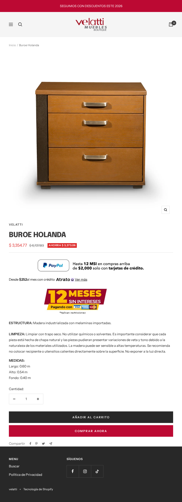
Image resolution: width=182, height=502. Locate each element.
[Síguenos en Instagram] (85, 471)
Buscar (14, 466)
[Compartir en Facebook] (30, 443)
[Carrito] (171, 24)
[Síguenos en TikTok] (97, 471)
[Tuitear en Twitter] (43, 443)
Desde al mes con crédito (48, 279)
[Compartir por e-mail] (50, 443)
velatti (16, 224)
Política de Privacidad (25, 474)
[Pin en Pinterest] (36, 443)
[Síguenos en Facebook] (73, 471)
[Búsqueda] (20, 24)
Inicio (12, 45)
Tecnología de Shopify (38, 489)
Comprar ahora (91, 431)
